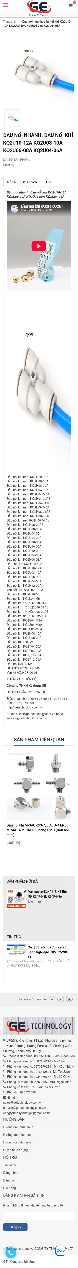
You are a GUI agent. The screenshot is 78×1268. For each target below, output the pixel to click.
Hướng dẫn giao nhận (18, 1142)
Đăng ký (9, 1180)
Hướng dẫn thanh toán (18, 1134)
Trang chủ (9, 21)
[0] (70, 5)
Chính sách (30, 182)
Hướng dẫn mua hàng (18, 1127)
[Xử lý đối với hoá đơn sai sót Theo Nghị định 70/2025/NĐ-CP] (16, 949)
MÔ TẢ (11, 182)
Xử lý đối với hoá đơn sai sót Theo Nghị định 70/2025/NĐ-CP (48, 952)
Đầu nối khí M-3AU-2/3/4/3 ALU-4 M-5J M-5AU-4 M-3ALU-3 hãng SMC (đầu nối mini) (37, 830)
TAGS (47, 182)
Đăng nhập (10, 1172)
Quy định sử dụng (15, 1150)
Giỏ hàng (9, 1188)
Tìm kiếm (9, 1165)
